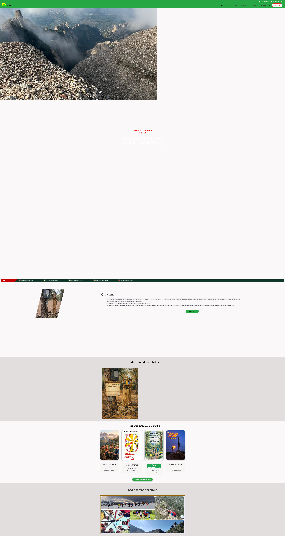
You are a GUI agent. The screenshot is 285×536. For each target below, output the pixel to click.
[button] (269, 5)
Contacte (263, 5)
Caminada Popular (254, 5)
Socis (235, 5)
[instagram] (281, 1)
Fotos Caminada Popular (154, 466)
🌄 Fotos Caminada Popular (30, 280)
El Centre (227, 5)
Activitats (243, 5)
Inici (222, 5)
